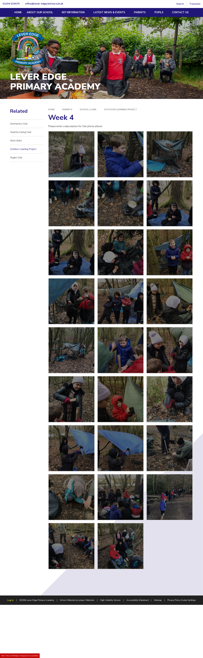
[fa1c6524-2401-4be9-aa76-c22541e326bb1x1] (169, 154)
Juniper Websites (86, 600)
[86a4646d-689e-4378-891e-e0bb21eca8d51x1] (169, 203)
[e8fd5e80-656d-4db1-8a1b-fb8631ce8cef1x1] (120, 154)
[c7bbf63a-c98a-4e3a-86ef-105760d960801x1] (120, 252)
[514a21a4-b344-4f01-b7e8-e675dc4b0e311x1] (169, 399)
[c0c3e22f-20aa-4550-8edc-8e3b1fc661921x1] (120, 203)
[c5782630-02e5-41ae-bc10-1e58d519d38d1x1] (169, 350)
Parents (67, 109)
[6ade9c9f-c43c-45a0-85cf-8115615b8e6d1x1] (71, 448)
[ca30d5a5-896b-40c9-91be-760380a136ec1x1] (120, 448)
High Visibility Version (110, 600)
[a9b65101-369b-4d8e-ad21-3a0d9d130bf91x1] (169, 497)
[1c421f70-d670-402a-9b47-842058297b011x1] (71, 252)
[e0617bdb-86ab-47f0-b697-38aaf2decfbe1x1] (169, 301)
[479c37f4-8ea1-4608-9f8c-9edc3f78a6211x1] (120, 399)
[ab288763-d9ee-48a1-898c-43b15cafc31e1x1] (120, 350)
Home (51, 109)
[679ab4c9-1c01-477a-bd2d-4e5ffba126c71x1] (71, 154)
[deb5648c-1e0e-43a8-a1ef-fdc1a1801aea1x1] (71, 399)
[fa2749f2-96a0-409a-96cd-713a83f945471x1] (71, 350)
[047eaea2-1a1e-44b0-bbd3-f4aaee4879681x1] (71, 301)
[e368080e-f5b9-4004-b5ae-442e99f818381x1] (120, 546)
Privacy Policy (173, 600)
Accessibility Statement (137, 600)
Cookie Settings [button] (188, 600)
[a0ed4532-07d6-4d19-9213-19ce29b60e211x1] (120, 497)
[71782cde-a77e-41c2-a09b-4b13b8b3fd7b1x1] (169, 252)
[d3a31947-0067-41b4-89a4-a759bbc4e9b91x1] (71, 497)
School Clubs (88, 109)
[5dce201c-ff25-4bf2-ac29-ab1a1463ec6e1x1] (71, 203)
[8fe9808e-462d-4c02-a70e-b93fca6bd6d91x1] (120, 301)
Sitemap (158, 600)
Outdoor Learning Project (120, 109)
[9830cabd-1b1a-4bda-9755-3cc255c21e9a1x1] (169, 448)
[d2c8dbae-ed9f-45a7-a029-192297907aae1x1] (71, 546)
